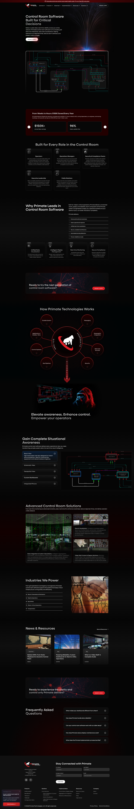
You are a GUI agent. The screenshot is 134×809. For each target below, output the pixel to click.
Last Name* (86, 767)
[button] (42, 6)
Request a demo (99, 693)
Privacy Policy (94, 806)
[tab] (39, 456)
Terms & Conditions (104, 806)
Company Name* (59, 773)
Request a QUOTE (99, 288)
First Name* (58, 767)
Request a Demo (103, 5)
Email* (84, 773)
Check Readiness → (11, 804)
